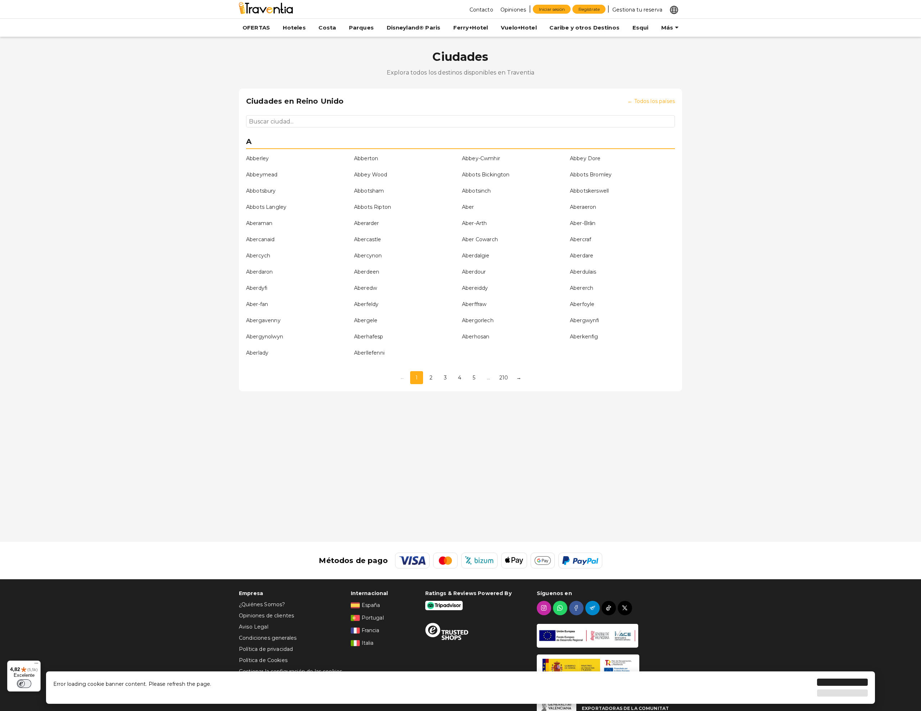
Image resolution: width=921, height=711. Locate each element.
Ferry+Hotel (470, 27)
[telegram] (593, 608)
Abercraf (580, 239)
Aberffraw (474, 304)
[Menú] (36, 665)
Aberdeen (366, 272)
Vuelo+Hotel (519, 27)
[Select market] (674, 9)
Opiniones (513, 9)
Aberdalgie (476, 255)
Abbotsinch (476, 191)
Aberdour (474, 272)
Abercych (258, 255)
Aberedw (365, 288)
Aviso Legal (253, 627)
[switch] (24, 683)
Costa (327, 27)
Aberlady (257, 353)
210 (503, 377)
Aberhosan (475, 336)
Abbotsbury (261, 191)
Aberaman (259, 223)
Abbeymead (261, 174)
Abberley (257, 158)
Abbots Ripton (372, 207)
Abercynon (368, 255)
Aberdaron (259, 272)
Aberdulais (583, 272)
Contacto (481, 9)
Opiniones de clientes (266, 615)
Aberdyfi (256, 288)
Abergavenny (263, 320)
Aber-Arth (474, 223)
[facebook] (577, 608)
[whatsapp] (561, 608)
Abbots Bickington (486, 174)
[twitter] (626, 608)
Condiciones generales (267, 638)
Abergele (365, 320)
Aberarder (366, 223)
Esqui (640, 27)
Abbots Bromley (591, 174)
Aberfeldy (366, 304)
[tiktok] (610, 608)
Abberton (366, 158)
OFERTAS (256, 27)
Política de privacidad (266, 649)
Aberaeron (583, 207)
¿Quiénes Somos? (262, 604)
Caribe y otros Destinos (584, 27)
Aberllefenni (369, 353)
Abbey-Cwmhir (481, 158)
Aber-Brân (582, 223)
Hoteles (294, 27)
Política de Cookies (263, 660)
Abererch (581, 288)
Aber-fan (257, 304)
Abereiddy (475, 288)
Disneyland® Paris (414, 27)
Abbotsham (369, 191)
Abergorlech (478, 320)
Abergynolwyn (264, 336)
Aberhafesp (369, 336)
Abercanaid (260, 239)
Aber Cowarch (480, 239)
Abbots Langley (266, 207)
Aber (468, 207)
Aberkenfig (584, 336)
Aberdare (581, 255)
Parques (361, 27)
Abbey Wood (370, 174)
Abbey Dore (585, 158)
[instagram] (545, 608)
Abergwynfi (584, 320)
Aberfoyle (582, 304)
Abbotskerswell (589, 191)
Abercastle (367, 239)
